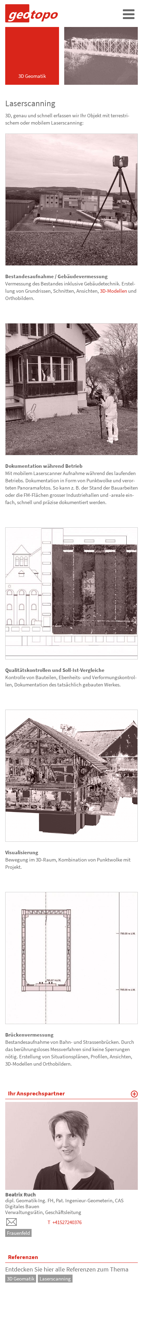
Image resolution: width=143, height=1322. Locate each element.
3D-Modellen (113, 291)
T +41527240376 (65, 1222)
